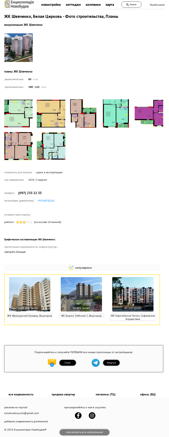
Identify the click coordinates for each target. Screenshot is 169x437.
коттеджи (73, 4)
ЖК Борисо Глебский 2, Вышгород (81, 315)
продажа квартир (63, 394)
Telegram (111, 362)
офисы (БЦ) (148, 394)
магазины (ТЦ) (106, 394)
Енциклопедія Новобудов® (30, 429)
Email (67, 362)
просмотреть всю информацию (84, 432)
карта (110, 4)
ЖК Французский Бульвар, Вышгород (29, 315)
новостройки (51, 4)
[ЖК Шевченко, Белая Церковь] (18, 47)
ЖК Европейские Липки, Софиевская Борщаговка (133, 317)
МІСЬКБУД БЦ (46, 200)
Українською (157, 4)
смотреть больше (15, 252)
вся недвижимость (21, 394)
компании (93, 4)
